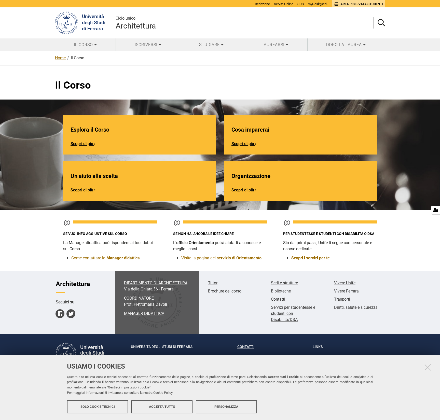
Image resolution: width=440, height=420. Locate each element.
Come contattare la (105, 258)
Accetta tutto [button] (162, 407)
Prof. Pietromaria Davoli (145, 304)
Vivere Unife (344, 283)
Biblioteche (281, 291)
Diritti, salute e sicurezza (356, 307)
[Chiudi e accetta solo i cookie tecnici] (428, 367)
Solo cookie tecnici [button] (97, 407)
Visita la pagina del (221, 258)
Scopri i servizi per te (310, 258)
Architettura (136, 23)
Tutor (212, 283)
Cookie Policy (162, 393)
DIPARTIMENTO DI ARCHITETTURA (155, 283)
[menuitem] (85, 44)
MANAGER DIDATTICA (144, 313)
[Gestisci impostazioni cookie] (435, 210)
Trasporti (342, 299)
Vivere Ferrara (346, 291)
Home (60, 57)
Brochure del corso (224, 291)
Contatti (278, 299)
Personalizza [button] (226, 407)
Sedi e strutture (284, 283)
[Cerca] (379, 23)
